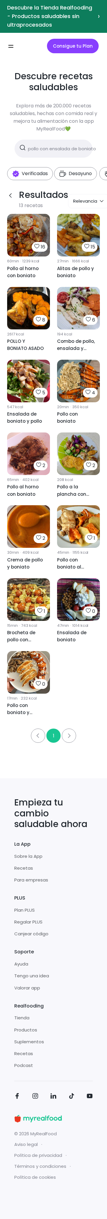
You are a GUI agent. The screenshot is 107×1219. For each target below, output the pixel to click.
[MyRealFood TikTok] (72, 1097)
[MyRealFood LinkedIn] (53, 1097)
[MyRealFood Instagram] (35, 1097)
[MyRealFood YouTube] (90, 1097)
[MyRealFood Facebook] (17, 1097)
